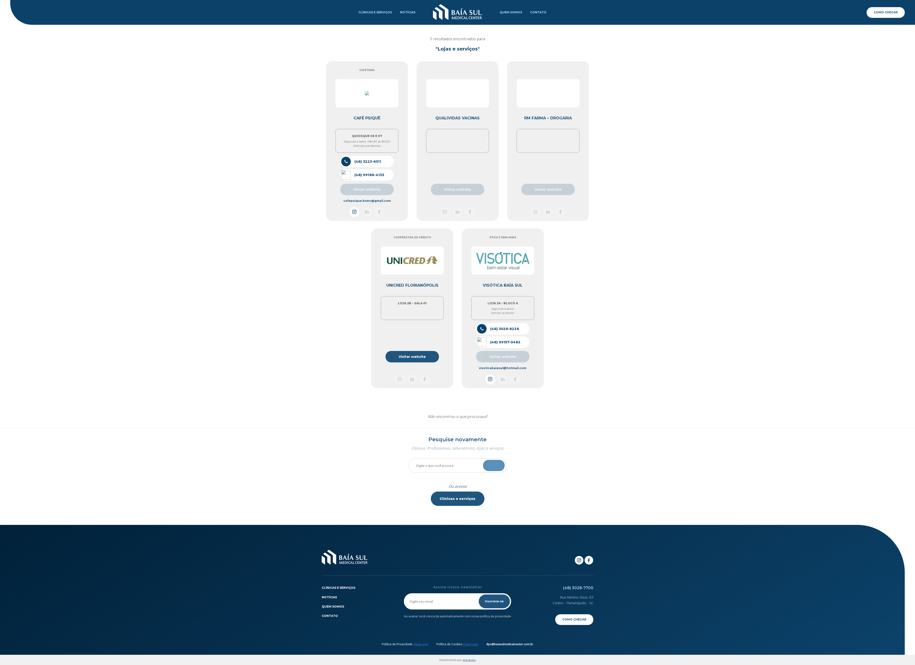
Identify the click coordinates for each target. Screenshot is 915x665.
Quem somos (511, 12)
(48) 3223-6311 (367, 161)
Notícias (407, 12)
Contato (538, 12)
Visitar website (412, 357)
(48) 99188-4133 (369, 175)
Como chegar (886, 12)
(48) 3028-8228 (504, 329)
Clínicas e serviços (457, 499)
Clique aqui (420, 644)
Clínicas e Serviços (375, 12)
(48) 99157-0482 (505, 342)
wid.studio (469, 660)
